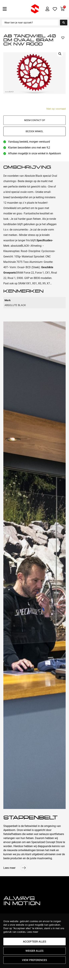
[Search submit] (63, 22)
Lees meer (32, 931)
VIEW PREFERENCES (34, 960)
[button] (5, 9)
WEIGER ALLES (34, 950)
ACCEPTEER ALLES (34, 941)
